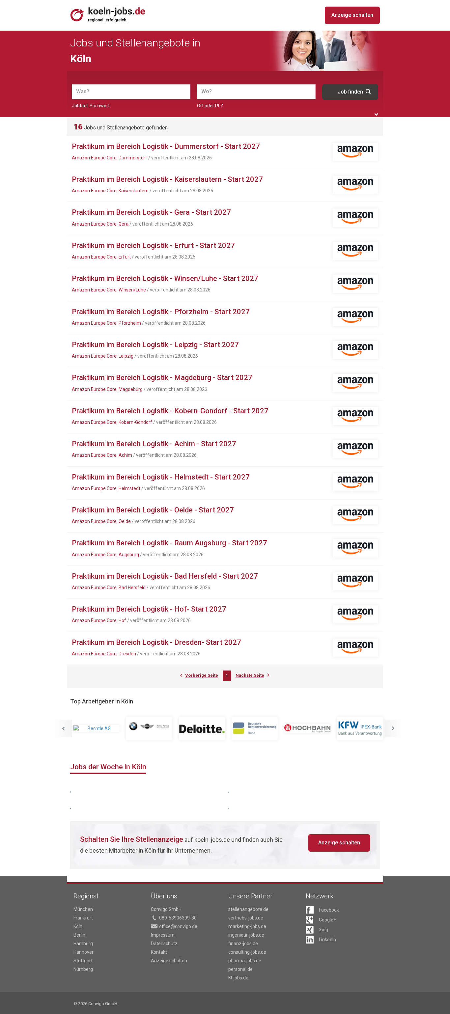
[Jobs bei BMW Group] (149, 728)
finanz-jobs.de (243, 943)
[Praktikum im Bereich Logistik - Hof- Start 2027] (355, 614)
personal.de (240, 969)
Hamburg (83, 943)
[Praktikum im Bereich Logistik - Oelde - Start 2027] (355, 515)
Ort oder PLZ (210, 105)
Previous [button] (63, 728)
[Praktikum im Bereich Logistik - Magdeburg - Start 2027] (355, 383)
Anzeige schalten (352, 15)
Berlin (79, 935)
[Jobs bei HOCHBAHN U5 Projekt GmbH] (307, 728)
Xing (323, 929)
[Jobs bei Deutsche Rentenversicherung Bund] (254, 728)
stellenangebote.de (248, 909)
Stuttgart (83, 960)
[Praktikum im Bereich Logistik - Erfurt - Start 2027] (355, 251)
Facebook (329, 910)
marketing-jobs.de (247, 926)
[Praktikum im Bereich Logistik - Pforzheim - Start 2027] (355, 317)
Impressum (163, 935)
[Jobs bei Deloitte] (202, 728)
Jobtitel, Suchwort (91, 105)
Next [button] (393, 728)
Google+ (327, 919)
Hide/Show (376, 114)
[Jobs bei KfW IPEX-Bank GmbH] (360, 728)
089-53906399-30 (178, 917)
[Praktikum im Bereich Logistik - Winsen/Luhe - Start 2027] (355, 284)
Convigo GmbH (166, 909)
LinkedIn (327, 939)
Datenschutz (164, 943)
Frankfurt (83, 917)
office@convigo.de (178, 926)
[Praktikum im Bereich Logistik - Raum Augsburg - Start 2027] (355, 548)
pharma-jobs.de (244, 960)
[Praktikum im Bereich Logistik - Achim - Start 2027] (355, 449)
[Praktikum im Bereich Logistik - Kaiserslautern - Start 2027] (355, 185)
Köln (77, 926)
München (83, 909)
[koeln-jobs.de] (116, 15)
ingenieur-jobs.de (246, 935)
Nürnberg (83, 969)
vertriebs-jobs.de (245, 917)
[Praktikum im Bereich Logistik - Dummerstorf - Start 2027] (355, 152)
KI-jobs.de (238, 977)
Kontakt (159, 952)
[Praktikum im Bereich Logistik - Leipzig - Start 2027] (355, 350)
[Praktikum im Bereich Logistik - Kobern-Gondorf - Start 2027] (355, 416)
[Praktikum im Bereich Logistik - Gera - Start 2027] (355, 217)
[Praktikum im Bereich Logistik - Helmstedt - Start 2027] (355, 482)
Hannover (83, 952)
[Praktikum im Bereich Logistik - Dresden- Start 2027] (355, 648)
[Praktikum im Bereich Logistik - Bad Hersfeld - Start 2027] (355, 581)
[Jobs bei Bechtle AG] (96, 728)
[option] (96, 728)
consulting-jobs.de (247, 952)
